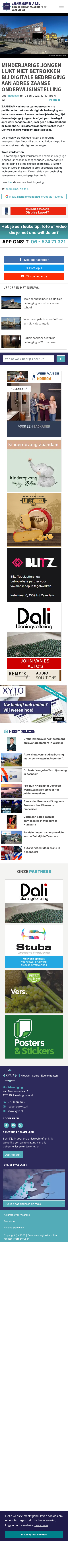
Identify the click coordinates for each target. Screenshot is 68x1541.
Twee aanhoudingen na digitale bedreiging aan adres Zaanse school (43, 303)
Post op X (36, 268)
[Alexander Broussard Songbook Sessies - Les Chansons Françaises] (11, 806)
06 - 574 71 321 (48, 241)
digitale (24, 188)
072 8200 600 (16, 1101)
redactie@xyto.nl (18, 1106)
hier (10, 182)
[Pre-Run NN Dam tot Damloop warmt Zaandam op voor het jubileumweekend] (11, 791)
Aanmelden (12, 1154)
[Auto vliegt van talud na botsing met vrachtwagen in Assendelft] (11, 760)
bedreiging (11, 188)
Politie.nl (55, 99)
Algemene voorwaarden (17, 1214)
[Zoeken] (61, 358)
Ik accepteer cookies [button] (34, 1534)
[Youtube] (13, 1125)
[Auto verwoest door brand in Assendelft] (11, 853)
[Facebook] (6, 1125)
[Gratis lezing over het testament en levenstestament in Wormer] (11, 744)
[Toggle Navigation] (61, 6)
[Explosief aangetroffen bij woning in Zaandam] (11, 775)
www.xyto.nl (15, 1111)
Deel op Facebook (36, 259)
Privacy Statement (14, 1227)
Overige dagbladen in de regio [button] (23, 1203)
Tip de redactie (36, 276)
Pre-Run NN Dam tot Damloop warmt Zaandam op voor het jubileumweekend (42, 789)
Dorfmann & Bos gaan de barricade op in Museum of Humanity (40, 820)
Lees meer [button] (41, 1525)
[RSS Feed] (20, 1125)
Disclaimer (9, 1221)
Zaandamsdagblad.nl (26, 3)
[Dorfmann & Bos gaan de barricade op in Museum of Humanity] (11, 822)
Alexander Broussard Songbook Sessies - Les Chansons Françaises (44, 805)
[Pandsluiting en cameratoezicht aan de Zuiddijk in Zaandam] (11, 838)
